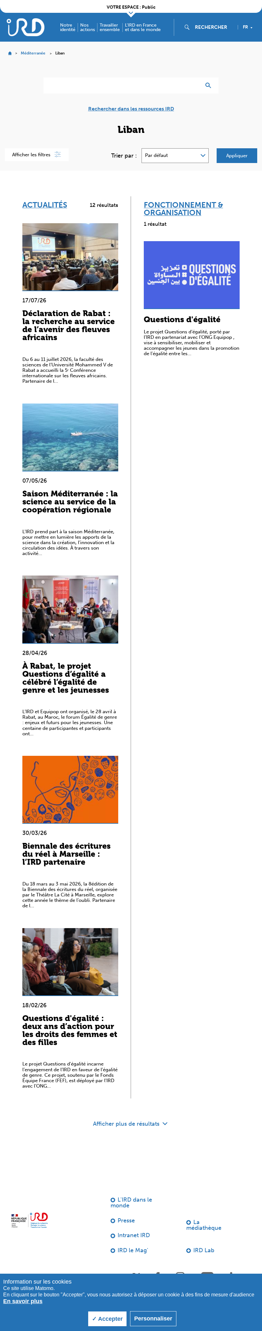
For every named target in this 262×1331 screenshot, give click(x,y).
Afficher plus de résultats (127, 1123)
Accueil (10, 53)
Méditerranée (33, 53)
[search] (214, 27)
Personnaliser (153, 1318)
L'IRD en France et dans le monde (143, 27)
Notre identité (67, 27)
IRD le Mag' (133, 1250)
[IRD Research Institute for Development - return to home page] (30, 1220)
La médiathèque (203, 1225)
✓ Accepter (107, 1319)
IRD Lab (203, 1250)
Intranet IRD (134, 1235)
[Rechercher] (210, 86)
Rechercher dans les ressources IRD (131, 108)
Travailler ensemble (110, 27)
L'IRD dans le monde (131, 1202)
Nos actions (87, 27)
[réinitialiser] (193, 86)
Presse (126, 1220)
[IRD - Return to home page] (25, 27)
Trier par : (124, 156)
